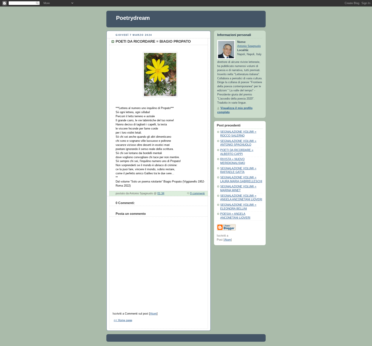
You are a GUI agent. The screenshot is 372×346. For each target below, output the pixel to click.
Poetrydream (133, 18)
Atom (153, 313)
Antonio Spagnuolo (249, 46)
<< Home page (123, 320)
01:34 (160, 193)
